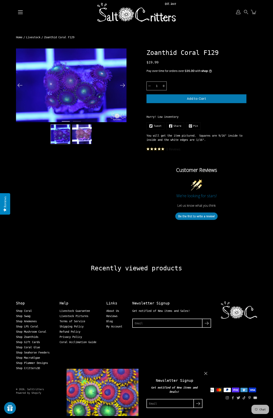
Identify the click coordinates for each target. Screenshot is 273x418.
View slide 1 (66, 121)
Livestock (33, 37)
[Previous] (20, 85)
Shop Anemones (26, 321)
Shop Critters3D (28, 368)
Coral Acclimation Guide (78, 342)
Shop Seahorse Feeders (33, 352)
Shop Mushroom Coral (31, 331)
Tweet (158, 126)
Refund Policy (70, 331)
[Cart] (254, 12)
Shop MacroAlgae (28, 357)
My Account (114, 326)
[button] (246, 12)
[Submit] (206, 323)
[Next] (123, 85)
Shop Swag (23, 316)
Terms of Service (72, 321)
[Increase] (164, 86)
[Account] (238, 12)
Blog (109, 321)
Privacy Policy (71, 336)
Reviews (112, 316)
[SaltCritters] (136, 12)
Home (19, 37)
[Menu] (20, 12)
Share (177, 126)
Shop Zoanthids (27, 336)
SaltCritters (35, 389)
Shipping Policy (72, 326)
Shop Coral (24, 310)
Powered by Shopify (28, 393)
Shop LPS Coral (27, 326)
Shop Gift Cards (28, 342)
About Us (112, 310)
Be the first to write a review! (196, 216)
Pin (195, 126)
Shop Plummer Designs (32, 363)
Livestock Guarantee (75, 310)
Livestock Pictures (74, 316)
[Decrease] (149, 86)
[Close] (205, 373)
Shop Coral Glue (28, 347)
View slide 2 (77, 121)
